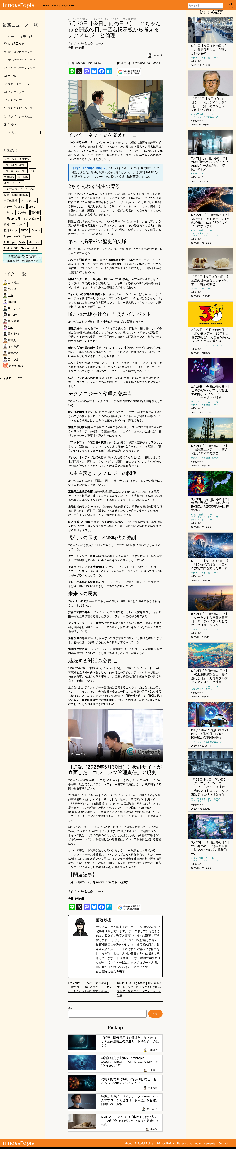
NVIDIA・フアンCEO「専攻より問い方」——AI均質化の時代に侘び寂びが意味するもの (130, 1120)
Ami (10, 327)
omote (12, 301)
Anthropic (10, 242)
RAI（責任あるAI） (15, 171)
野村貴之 (13, 340)
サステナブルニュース (201, 288)
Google (36, 230)
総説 (34, 248)
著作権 (35, 212)
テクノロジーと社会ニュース (111, 19)
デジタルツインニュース (202, 519)
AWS (17, 236)
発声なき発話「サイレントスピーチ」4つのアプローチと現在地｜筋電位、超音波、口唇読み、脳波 (130, 1100)
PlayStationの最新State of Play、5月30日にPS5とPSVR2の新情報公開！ (209, 733)
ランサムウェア (13, 188)
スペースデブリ (13, 182)
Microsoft (34, 242)
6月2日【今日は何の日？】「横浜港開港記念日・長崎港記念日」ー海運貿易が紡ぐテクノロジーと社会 (209, 676)
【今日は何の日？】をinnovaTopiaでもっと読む (98, 882)
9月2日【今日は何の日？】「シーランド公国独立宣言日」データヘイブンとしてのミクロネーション (209, 619)
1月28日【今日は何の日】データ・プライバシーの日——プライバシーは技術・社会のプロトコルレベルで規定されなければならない (210, 787)
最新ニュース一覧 (20, 25)
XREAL (30, 188)
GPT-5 (24, 230)
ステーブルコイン (15, 206)
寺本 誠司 (13, 346)
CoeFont (23, 212)
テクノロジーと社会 (86, 19)
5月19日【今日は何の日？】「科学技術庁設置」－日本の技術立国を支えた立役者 (210, 564)
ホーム (71, 19)
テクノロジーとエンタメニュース (206, 345)
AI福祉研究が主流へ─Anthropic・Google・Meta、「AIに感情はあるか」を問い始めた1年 (129, 1061)
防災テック (10, 230)
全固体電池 (10, 200)
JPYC (32, 206)
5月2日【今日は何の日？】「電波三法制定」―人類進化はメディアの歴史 (209, 449)
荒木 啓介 (13, 321)
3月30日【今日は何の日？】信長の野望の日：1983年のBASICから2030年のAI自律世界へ (210, 504)
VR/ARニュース (198, 173)
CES (32, 171)
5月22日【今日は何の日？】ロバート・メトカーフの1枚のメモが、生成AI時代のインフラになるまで (211, 220)
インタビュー (31, 218)
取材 (6, 224)
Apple (7, 236)
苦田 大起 (13, 359)
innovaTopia (15, 365)
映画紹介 (23, 176)
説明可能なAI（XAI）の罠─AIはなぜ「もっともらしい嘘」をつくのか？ (130, 1081)
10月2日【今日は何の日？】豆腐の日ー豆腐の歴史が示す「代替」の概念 (210, 280)
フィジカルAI (28, 200)
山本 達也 (13, 282)
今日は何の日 (12, 218)
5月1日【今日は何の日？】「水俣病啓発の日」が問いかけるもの (209, 49)
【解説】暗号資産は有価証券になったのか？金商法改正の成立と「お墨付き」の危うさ (130, 1041)
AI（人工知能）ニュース (202, 114)
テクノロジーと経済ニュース (204, 404)
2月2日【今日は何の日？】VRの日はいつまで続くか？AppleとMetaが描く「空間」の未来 (210, 163)
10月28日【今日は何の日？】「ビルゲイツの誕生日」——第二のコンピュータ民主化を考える (209, 104)
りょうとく (14, 308)
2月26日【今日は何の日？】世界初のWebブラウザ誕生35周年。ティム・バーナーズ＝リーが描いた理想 (210, 392)
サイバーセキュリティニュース (205, 798)
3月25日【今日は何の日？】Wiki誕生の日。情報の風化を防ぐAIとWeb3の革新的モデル (210, 848)
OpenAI (27, 236)
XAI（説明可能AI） (15, 165)
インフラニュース (199, 233)
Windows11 (19, 224)
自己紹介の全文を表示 (110, 971)
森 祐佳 (12, 314)
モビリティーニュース (201, 688)
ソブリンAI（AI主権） (17, 159)
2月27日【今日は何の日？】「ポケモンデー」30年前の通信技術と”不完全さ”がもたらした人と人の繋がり (210, 335)
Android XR (11, 248)
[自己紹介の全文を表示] (127, 971)
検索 (70, 1008)
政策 (6, 194)
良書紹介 (9, 176)
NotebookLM (20, 194)
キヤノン (9, 212)
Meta (22, 242)
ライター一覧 (14, 273)
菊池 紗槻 (13, 333)
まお (10, 295)
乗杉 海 (12, 288)
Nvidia (25, 248)
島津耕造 (13, 353)
